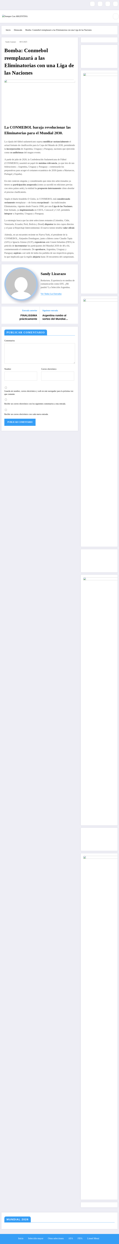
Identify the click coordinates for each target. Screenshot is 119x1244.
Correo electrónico (48, 369)
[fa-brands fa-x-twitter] (100, 3)
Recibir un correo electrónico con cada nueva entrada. (26, 414)
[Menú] (108, 16)
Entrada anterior (29, 310)
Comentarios (9, 341)
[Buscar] (115, 16)
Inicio (20, 1238)
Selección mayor (35, 1238)
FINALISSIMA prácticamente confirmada (28, 317)
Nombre (7, 369)
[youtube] (115, 3)
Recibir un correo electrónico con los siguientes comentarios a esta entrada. (35, 404)
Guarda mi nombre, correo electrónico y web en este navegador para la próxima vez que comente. (38, 392)
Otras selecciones (56, 1238)
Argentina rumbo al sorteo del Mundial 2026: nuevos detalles (55, 317)
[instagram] (107, 3)
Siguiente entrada (50, 310)
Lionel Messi (93, 1238)
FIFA (80, 1238)
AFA (70, 1238)
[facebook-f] (92, 3)
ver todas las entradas (51, 294)
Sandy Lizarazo (10, 42)
